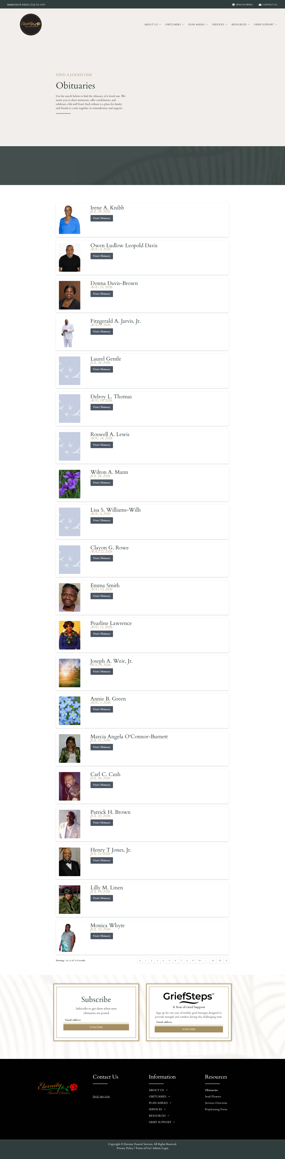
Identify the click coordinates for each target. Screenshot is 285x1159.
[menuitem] (152, 24)
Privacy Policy (125, 1148)
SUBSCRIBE (96, 1027)
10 (199, 960)
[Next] (226, 960)
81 (213, 960)
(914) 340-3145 (101, 1097)
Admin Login (160, 1148)
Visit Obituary (102, 218)
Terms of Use (143, 1148)
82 (220, 960)
